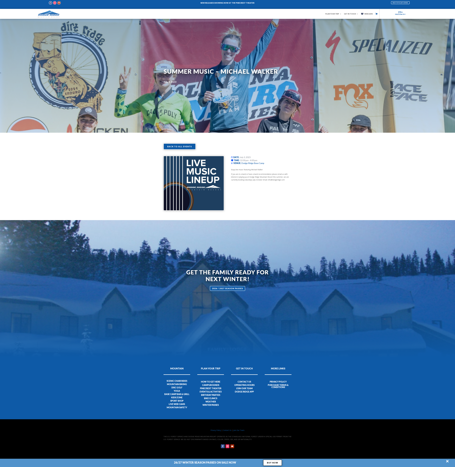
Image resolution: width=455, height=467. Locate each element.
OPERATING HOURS (244, 385)
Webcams (368, 14)
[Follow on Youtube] (59, 3)
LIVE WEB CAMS (177, 404)
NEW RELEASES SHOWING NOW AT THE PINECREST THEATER (227, 3)
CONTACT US (244, 381)
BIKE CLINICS (210, 398)
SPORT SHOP (176, 400)
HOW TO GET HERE (210, 381)
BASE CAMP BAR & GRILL (176, 394)
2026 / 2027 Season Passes (227, 288)
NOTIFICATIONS (400, 3)
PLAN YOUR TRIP (332, 14)
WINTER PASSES (210, 405)
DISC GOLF (176, 387)
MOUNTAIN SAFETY (177, 407)
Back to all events (179, 146)
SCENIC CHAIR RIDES (177, 381)
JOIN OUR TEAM (244, 388)
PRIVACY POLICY (278, 381)
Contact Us (227, 430)
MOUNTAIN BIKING (177, 384)
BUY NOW (272, 463)
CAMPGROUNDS (210, 385)
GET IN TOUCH (350, 14)
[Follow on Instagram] (54, 3)
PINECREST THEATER (210, 388)
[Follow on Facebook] (50, 3)
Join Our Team (238, 430)
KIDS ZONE (176, 397)
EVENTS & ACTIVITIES (211, 391)
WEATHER (210, 401)
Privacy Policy (216, 430)
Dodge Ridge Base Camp (252, 163)
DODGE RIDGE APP (244, 391)
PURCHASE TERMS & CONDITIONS (278, 386)
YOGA (177, 391)
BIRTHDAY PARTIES (210, 395)
